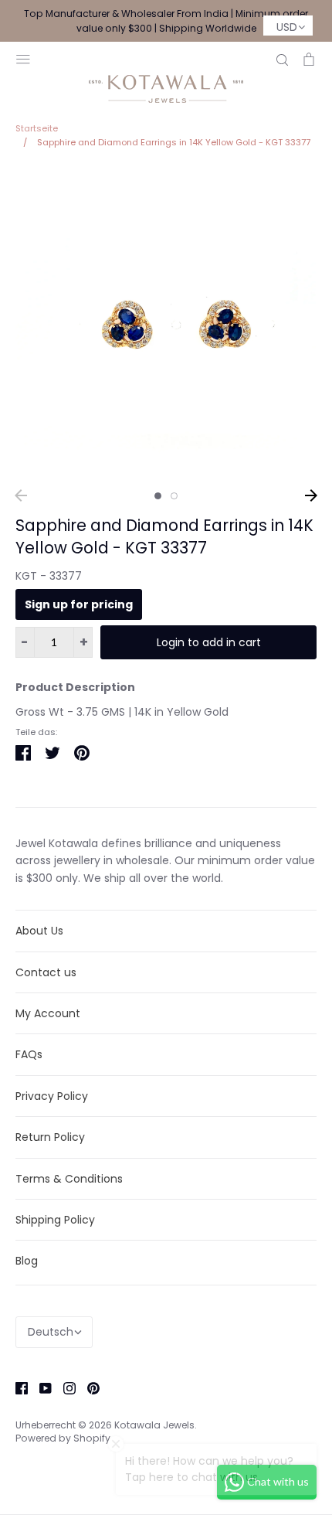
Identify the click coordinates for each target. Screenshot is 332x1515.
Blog (26, 1260)
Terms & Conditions (69, 1178)
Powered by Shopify (62, 1438)
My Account (47, 1013)
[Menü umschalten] (23, 57)
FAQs (28, 1054)
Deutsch (50, 1332)
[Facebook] (16, 1387)
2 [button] (174, 495)
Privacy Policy (51, 1096)
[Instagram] (64, 1387)
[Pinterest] (88, 1387)
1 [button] (157, 495)
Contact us (45, 972)
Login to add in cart (209, 642)
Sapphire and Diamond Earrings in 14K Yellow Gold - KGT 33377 (164, 536)
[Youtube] (40, 1387)
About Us (39, 930)
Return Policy (50, 1137)
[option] (166, 324)
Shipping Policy (55, 1219)
